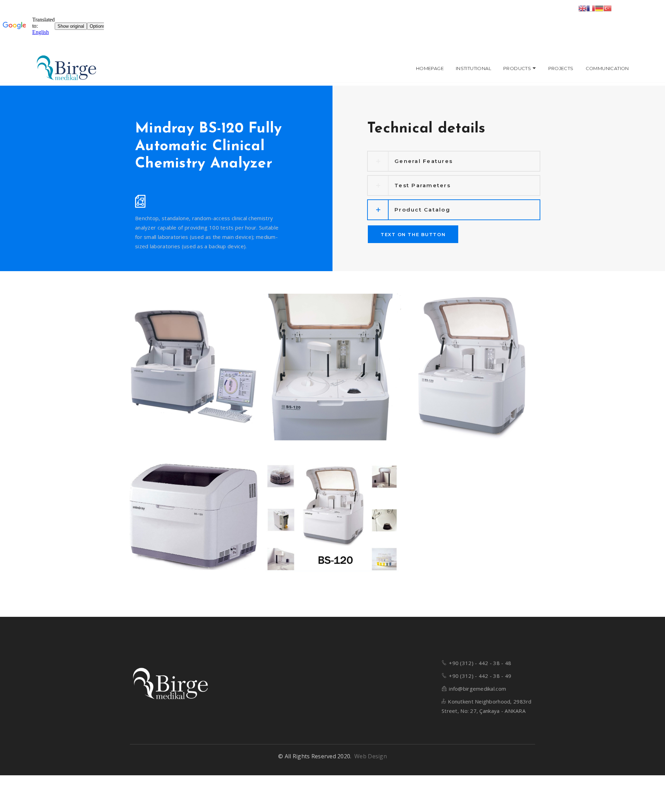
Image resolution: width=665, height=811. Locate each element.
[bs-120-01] (193, 367)
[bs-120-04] (332, 515)
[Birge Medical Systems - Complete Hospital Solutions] (67, 68)
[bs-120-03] (193, 515)
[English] (582, 8)
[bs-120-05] (332, 367)
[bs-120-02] (471, 367)
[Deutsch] (599, 8)
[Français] (591, 8)
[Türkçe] (607, 8)
